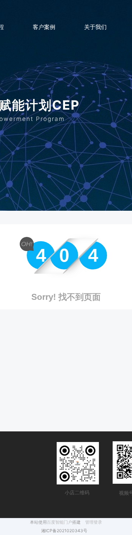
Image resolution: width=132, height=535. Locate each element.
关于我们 (95, 26)
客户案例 (44, 26)
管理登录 (93, 522)
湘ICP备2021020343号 (64, 530)
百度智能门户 (59, 522)
